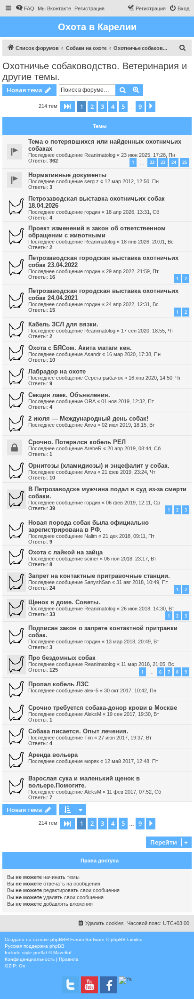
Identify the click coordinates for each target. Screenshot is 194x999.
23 (163, 162)
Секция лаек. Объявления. (69, 394)
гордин (92, 212)
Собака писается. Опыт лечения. (78, 731)
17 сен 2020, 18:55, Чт (147, 330)
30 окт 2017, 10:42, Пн (130, 690)
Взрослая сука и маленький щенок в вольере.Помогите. (84, 782)
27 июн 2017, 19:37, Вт (125, 737)
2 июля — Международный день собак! (88, 418)
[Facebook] (108, 984)
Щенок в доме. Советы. (64, 602)
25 (184, 162)
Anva (90, 425)
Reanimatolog (99, 155)
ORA (90, 401)
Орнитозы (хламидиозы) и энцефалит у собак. (99, 465)
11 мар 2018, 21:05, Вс (147, 664)
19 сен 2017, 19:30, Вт (133, 714)
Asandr (92, 354)
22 (152, 162)
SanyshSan (97, 582)
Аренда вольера (53, 754)
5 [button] (123, 106)
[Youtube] (89, 984)
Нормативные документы (67, 175)
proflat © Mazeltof (52, 952)
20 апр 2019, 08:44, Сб (134, 448)
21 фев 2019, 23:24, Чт (128, 472)
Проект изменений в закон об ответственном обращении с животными (97, 232)
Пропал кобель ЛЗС (58, 684)
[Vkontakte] (70, 984)
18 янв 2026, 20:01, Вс (147, 241)
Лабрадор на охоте (57, 371)
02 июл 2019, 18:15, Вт (128, 425)
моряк (91, 761)
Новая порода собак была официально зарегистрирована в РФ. (88, 526)
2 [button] (92, 106)
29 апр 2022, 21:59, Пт (132, 271)
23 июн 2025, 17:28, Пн (148, 155)
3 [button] (102, 106)
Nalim (90, 536)
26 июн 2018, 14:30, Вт (147, 608)
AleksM (92, 714)
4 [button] (112, 106)
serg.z (91, 181)
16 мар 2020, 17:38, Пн (133, 354)
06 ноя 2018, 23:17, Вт (130, 558)
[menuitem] (25, 8)
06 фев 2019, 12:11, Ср (133, 502)
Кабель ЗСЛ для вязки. (63, 324)
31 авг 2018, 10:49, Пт (142, 582)
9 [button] (140, 106)
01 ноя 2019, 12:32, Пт (127, 401)
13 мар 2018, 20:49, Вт (132, 641)
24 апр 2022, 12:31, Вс (132, 304)
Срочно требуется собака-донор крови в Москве (102, 707)
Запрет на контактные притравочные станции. (99, 575)
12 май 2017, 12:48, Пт (131, 761)
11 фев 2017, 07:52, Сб (134, 792)
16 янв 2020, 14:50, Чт (155, 378)
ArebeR (93, 448)
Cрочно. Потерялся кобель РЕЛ (77, 442)
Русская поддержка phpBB (35, 946)
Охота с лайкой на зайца (65, 552)
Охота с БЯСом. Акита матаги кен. (80, 347)
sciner (91, 558)
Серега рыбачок (103, 378)
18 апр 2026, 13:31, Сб (132, 212)
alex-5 (91, 690)
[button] (67, 106)
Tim (88, 737)
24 (173, 162)
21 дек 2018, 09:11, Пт (128, 536)
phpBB (57, 939)
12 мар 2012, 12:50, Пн (132, 181)
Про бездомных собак (62, 657)
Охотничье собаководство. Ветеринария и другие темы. (94, 71)
